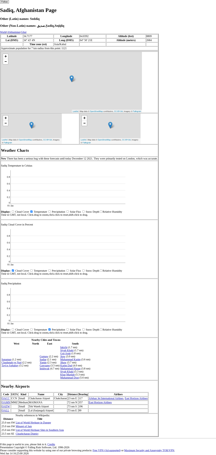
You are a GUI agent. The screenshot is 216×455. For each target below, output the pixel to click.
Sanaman (6, 359)
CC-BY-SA (118, 111)
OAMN (6, 402)
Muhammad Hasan (70, 368)
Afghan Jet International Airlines (106, 398)
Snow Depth (92, 211)
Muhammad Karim (70, 359)
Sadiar (43, 359)
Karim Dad (66, 365)
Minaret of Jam (24, 426)
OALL (5, 410)
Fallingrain (137, 111)
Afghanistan (13, 32)
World (3, 32)
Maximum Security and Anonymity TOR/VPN (149, 450)
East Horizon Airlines (136, 398)
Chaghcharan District (27, 433)
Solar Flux (75, 211)
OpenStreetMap (96, 111)
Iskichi (63, 347)
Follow (4, 2)
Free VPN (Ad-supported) (107, 450)
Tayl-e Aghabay (10, 365)
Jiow (62, 356)
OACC (6, 398)
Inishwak (44, 368)
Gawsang (45, 365)
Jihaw (63, 362)
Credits (51, 444)
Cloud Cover (22, 211)
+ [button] (6, 56)
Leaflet (75, 111)
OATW (6, 406)
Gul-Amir (65, 353)
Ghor (23, 32)
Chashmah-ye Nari (12, 362)
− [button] (6, 61)
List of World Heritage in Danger (33, 422)
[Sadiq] (72, 78)
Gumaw (44, 356)
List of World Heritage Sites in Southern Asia (40, 430)
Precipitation (58, 211)
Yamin (43, 362)
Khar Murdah (67, 374)
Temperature (40, 211)
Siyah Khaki (67, 350)
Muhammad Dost (69, 377)
